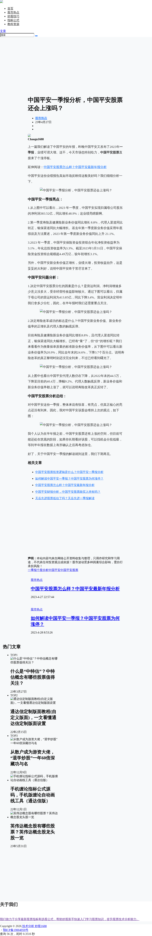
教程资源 (13, 24)
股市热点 (13, 12)
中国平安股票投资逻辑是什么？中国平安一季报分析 (69, 472)
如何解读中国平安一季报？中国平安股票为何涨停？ (69, 478)
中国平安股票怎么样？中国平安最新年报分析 (75, 167)
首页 (10, 8)
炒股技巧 (13, 16)
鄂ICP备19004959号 (15, 930)
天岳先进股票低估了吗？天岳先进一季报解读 (65, 498)
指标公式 (13, 20)
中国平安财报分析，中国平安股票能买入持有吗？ (67, 491)
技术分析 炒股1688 (34, 926)
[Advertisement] (76, 66)
